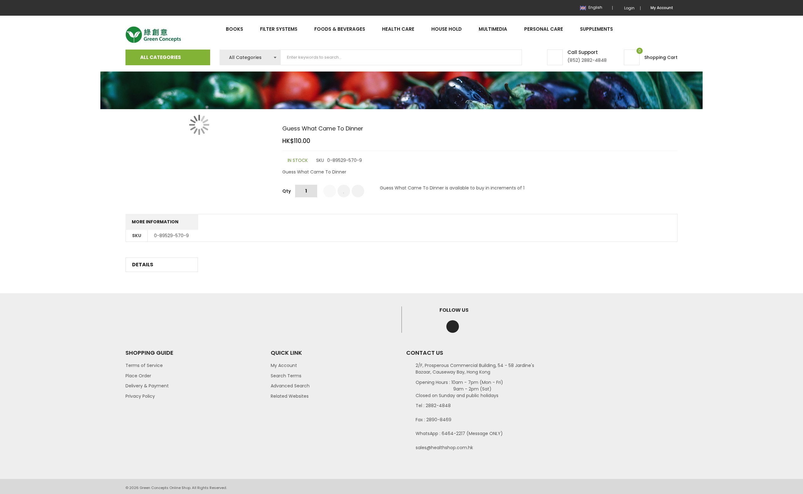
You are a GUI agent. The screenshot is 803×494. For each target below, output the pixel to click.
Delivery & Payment (147, 386)
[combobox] (401, 57)
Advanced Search (290, 386)
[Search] (512, 57)
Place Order (138, 376)
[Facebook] (452, 326)
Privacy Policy (140, 396)
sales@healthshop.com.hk (444, 447)
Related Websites (290, 396)
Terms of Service (144, 365)
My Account (284, 365)
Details (142, 264)
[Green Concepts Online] (153, 35)
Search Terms (286, 376)
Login (629, 8)
